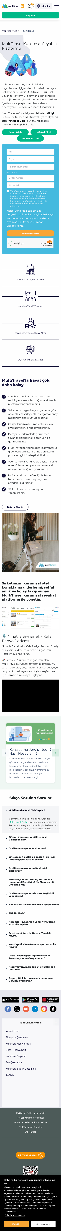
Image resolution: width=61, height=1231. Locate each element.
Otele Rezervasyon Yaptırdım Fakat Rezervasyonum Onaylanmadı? (29, 957)
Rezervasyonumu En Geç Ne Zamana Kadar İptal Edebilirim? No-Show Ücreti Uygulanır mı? (31, 882)
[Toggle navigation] (56, 6)
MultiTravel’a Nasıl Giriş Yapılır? (27, 810)
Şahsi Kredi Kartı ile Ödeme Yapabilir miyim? (30, 934)
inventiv (10, 1075)
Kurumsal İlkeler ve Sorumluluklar (30, 1122)
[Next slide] (55, 752)
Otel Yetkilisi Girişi (30, 138)
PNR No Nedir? (17, 913)
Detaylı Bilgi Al (15, 507)
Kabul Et (16, 1224)
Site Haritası (30, 1131)
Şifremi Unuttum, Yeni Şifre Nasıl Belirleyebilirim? (28, 838)
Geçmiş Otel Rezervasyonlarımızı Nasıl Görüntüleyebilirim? (31, 979)
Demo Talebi (15, 132)
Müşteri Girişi (44, 132)
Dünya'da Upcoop (27, 1155)
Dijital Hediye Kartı (16, 1050)
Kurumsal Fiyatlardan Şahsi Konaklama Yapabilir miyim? (32, 923)
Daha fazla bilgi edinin (15, 1215)
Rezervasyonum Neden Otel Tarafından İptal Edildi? (32, 968)
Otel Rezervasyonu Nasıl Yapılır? (27, 848)
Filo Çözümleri (14, 1062)
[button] (43, 6)
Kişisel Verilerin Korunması (31, 1117)
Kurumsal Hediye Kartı (18, 1043)
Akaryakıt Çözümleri (17, 1037)
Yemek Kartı (12, 1031)
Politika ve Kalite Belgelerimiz (30, 1112)
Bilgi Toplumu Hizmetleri (30, 1127)
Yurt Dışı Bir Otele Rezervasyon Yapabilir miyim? (32, 945)
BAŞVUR (30, 15)
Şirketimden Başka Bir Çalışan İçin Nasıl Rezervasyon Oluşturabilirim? (32, 858)
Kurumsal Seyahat (16, 1056)
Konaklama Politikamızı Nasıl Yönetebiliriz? (34, 904)
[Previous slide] (5, 752)
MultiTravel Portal (19, 822)
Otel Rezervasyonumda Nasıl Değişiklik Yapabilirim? (32, 894)
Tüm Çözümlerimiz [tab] (30, 1022)
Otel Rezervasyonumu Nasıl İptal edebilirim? (28, 869)
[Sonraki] (56, 1021)
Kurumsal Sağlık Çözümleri (21, 1068)
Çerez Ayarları (43, 1224)
